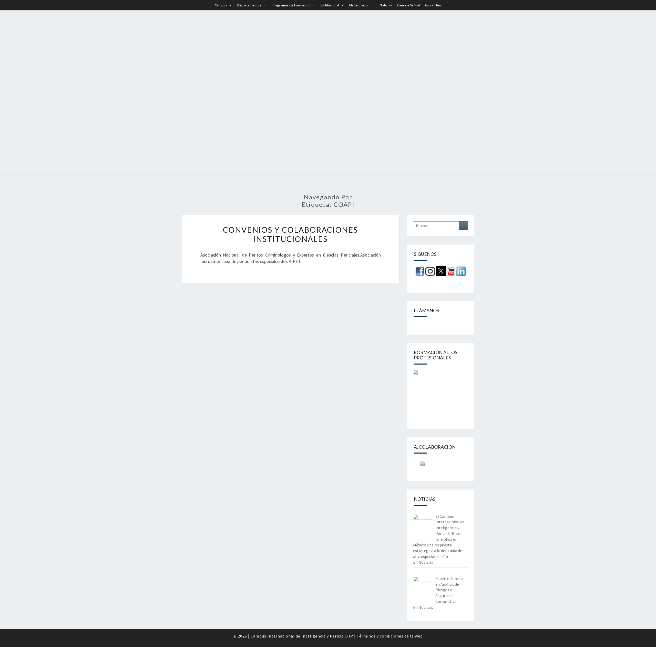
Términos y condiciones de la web (390, 636)
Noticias (386, 5)
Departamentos (249, 5)
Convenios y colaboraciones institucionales (290, 234)
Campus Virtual (408, 5)
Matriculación (359, 5)
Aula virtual (433, 5)
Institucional (330, 5)
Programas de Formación (291, 5)
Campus (221, 5)
